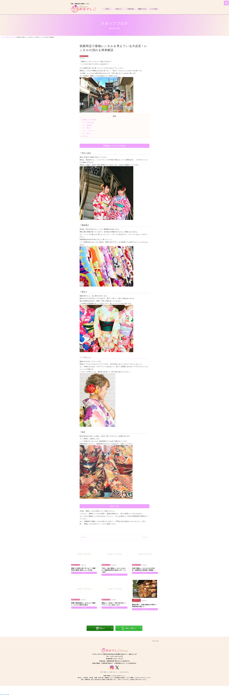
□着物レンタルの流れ (88, 120)
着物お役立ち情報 (84, 56)
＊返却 (86, 133)
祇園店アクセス (142, 9)
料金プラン (119, 9)
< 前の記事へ (83, 537)
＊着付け (87, 128)
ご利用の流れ (130, 9)
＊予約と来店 (88, 122)
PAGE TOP (154, 640)
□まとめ (84, 136)
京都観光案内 (136, 599)
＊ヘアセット (88, 131)
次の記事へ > (145, 537)
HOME (107, 9)
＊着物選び (88, 125)
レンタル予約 (153, 9)
